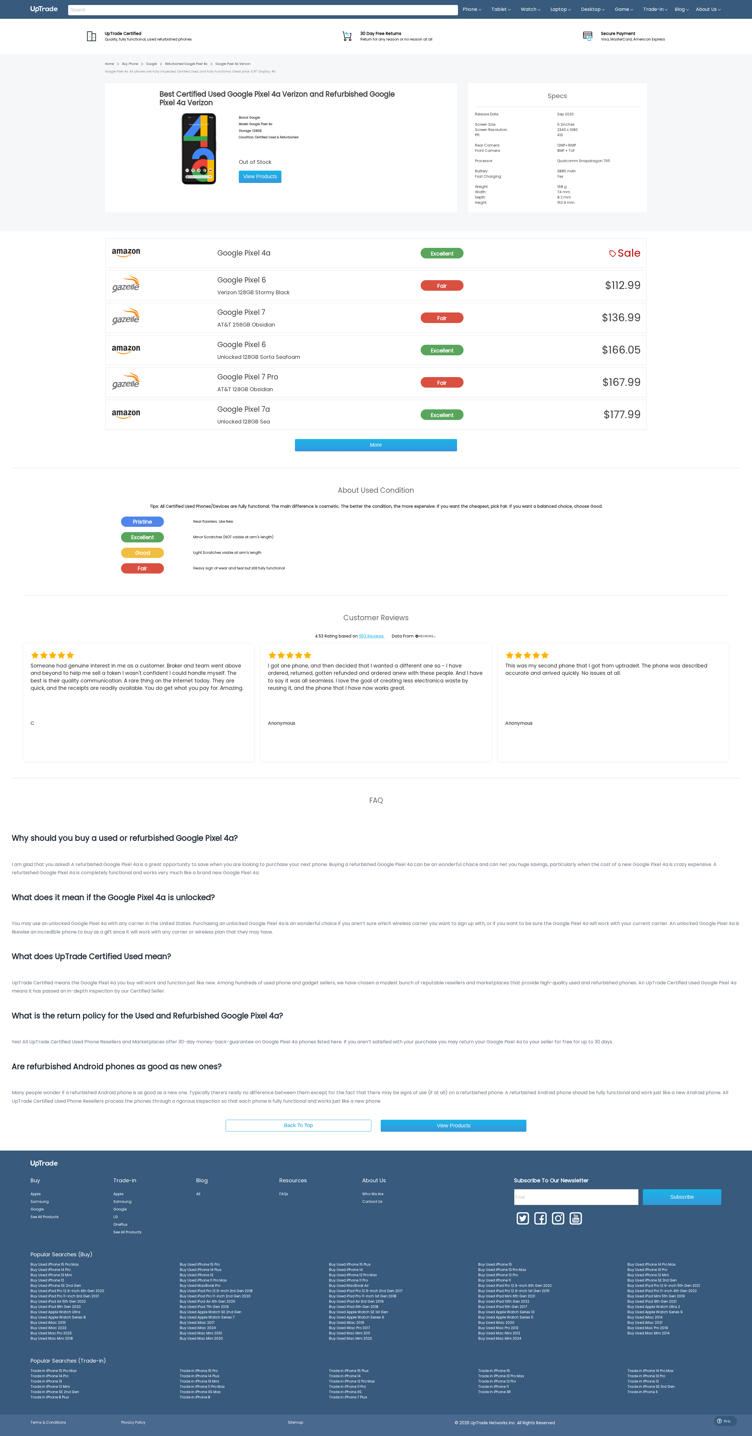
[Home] (44, 1163)
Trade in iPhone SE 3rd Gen (651, 1386)
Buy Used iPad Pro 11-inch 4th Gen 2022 (662, 1290)
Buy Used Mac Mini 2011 (349, 1333)
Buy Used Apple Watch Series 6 (356, 1317)
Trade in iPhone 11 (493, 1386)
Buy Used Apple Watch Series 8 (58, 1317)
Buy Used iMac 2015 (48, 1322)
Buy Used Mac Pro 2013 (498, 1327)
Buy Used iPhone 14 (346, 1269)
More (376, 445)
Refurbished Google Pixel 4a (186, 64)
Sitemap (295, 1422)
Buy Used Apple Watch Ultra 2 (653, 1306)
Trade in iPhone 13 (46, 1381)
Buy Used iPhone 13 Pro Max (502, 1269)
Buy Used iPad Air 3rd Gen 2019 (356, 1301)
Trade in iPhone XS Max (200, 1391)
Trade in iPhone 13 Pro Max (501, 1375)
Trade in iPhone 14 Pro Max (650, 1370)
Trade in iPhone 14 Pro (49, 1375)
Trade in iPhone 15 (494, 1370)
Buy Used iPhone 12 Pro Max (353, 1274)
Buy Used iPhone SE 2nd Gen (56, 1285)
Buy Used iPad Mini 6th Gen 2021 (506, 1296)
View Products (260, 176)
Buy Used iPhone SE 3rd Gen (652, 1280)
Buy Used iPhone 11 (494, 1280)
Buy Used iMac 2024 (198, 1327)
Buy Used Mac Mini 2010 (201, 1333)
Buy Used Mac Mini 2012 (499, 1333)
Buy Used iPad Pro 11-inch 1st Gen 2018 (362, 1296)
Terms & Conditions (48, 1422)
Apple (36, 1193)
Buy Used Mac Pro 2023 (51, 1333)
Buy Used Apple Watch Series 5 (505, 1317)
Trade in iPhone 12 (643, 1381)
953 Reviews (372, 636)
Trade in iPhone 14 (345, 1375)
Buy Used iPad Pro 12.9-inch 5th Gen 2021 (663, 1285)
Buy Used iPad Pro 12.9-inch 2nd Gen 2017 (366, 1290)
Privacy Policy (133, 1422)
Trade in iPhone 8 (195, 1397)
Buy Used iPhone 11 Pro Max (203, 1280)
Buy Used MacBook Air (349, 1285)
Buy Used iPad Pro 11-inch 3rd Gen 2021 (65, 1296)
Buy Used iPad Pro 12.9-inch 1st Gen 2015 (514, 1290)
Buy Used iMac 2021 (644, 1322)
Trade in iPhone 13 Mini (199, 1381)
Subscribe (682, 1197)
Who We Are (372, 1193)
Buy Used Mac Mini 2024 (499, 1338)
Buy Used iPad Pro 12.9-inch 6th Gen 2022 (515, 1285)
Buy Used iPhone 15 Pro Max (55, 1264)
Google (151, 64)
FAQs (283, 1193)
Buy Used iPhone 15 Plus (350, 1264)
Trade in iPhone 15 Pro (199, 1370)
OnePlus (120, 1224)
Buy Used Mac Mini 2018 (52, 1338)
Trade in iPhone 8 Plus (50, 1397)
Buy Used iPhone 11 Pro (348, 1280)
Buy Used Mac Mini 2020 (201, 1338)
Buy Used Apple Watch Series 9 (655, 1311)
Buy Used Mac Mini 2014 (648, 1333)
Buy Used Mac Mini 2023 (350, 1338)
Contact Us (372, 1201)
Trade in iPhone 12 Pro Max (352, 1381)
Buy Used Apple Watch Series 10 (506, 1311)
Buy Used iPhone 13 (196, 1274)
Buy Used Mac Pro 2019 (647, 1327)
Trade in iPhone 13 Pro (646, 1375)
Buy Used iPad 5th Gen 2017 (502, 1306)
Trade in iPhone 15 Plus (349, 1370)
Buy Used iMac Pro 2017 (349, 1327)
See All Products (45, 1216)
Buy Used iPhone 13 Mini (51, 1274)
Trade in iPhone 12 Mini (50, 1386)
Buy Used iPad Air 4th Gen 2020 (207, 1301)
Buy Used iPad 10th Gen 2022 (503, 1301)
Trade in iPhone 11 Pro (347, 1386)
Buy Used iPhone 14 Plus (200, 1269)
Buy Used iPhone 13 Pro (647, 1269)
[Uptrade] (44, 9)
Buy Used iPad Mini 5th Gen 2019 (656, 1296)
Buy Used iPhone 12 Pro (498, 1274)
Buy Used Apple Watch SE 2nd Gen (210, 1311)
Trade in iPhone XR (494, 1391)
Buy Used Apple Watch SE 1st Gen (358, 1311)
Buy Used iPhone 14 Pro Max (651, 1264)
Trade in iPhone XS (345, 1391)
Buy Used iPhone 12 (47, 1280)
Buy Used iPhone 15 (495, 1264)
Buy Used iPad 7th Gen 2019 (204, 1306)
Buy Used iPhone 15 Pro (200, 1264)
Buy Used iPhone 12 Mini (648, 1274)
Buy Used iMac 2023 (48, 1327)
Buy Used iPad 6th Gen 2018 (353, 1306)
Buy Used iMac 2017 (197, 1322)
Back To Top (298, 1125)
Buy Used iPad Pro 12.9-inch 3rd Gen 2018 (216, 1290)
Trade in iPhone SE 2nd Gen (55, 1391)
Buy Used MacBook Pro (200, 1285)
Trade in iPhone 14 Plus (199, 1375)
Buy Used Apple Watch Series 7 (207, 1317)
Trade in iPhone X (642, 1391)
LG (115, 1216)
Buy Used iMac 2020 (496, 1322)
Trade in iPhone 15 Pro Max (54, 1370)
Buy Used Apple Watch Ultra (55, 1311)
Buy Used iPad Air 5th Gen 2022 (58, 1301)
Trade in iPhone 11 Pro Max (202, 1386)
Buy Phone (130, 64)
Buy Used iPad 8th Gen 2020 (56, 1306)
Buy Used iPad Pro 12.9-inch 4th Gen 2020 (67, 1290)
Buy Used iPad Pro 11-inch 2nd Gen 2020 (215, 1296)
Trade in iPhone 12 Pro (497, 1381)
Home (109, 64)
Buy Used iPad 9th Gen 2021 (652, 1301)
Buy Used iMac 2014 (645, 1317)
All (198, 1193)
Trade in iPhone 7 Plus (348, 1397)
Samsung (40, 1201)
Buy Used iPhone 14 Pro (50, 1269)
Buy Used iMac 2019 (346, 1322)
